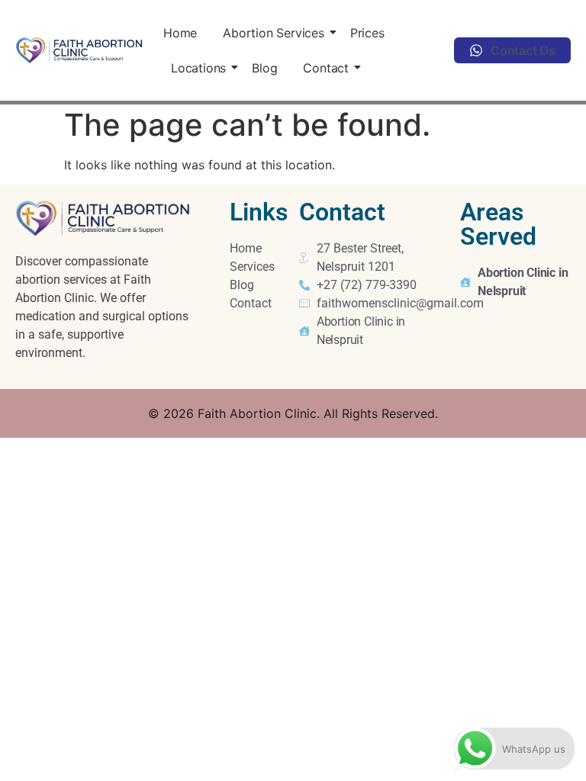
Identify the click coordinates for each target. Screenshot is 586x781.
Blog (264, 68)
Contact (326, 68)
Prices (367, 32)
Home (180, 32)
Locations (198, 68)
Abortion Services (273, 32)
